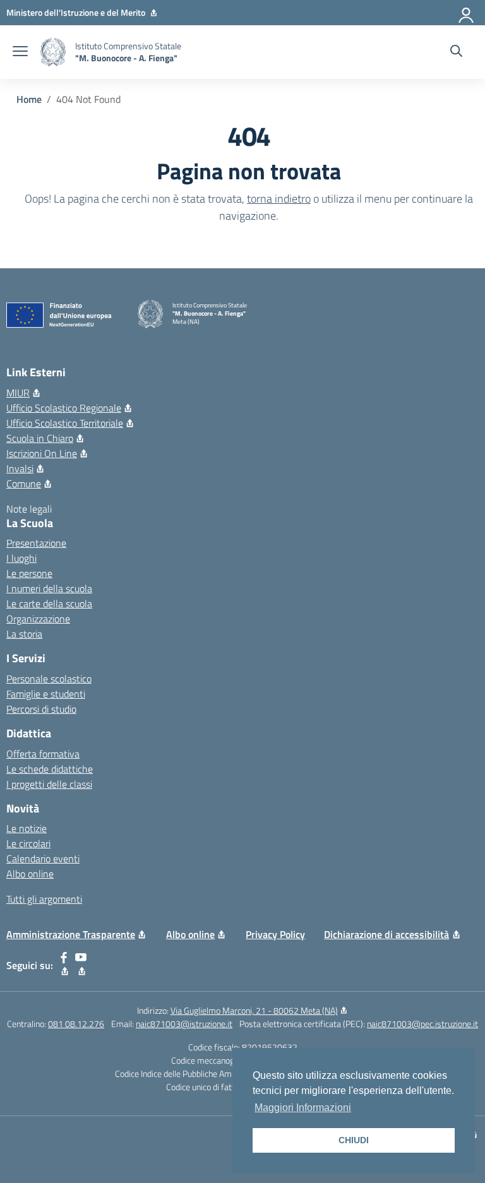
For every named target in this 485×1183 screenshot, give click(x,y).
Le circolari (28, 843)
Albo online (30, 873)
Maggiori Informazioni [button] (302, 1107)
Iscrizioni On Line (41, 453)
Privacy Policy (275, 934)
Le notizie (26, 828)
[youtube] (81, 965)
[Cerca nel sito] (456, 52)
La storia (24, 633)
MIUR (18, 392)
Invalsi (19, 468)
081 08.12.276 (76, 1023)
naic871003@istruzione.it (184, 1023)
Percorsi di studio (41, 708)
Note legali (29, 508)
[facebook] (64, 965)
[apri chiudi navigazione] (20, 52)
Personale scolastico (49, 678)
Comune (23, 483)
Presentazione (36, 542)
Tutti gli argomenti (44, 899)
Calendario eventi (43, 858)
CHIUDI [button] (353, 1140)
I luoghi (21, 558)
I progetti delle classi (49, 784)
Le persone (29, 573)
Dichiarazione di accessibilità (386, 934)
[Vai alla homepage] (53, 52)
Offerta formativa (43, 753)
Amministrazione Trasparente (70, 934)
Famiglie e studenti (45, 693)
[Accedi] (467, 12)
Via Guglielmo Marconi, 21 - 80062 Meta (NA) (254, 1010)
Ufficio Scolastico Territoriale (64, 423)
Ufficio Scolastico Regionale (63, 407)
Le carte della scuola (49, 603)
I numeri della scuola (49, 588)
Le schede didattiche (49, 768)
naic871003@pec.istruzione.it (422, 1023)
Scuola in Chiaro (39, 438)
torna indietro (279, 198)
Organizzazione (38, 618)
